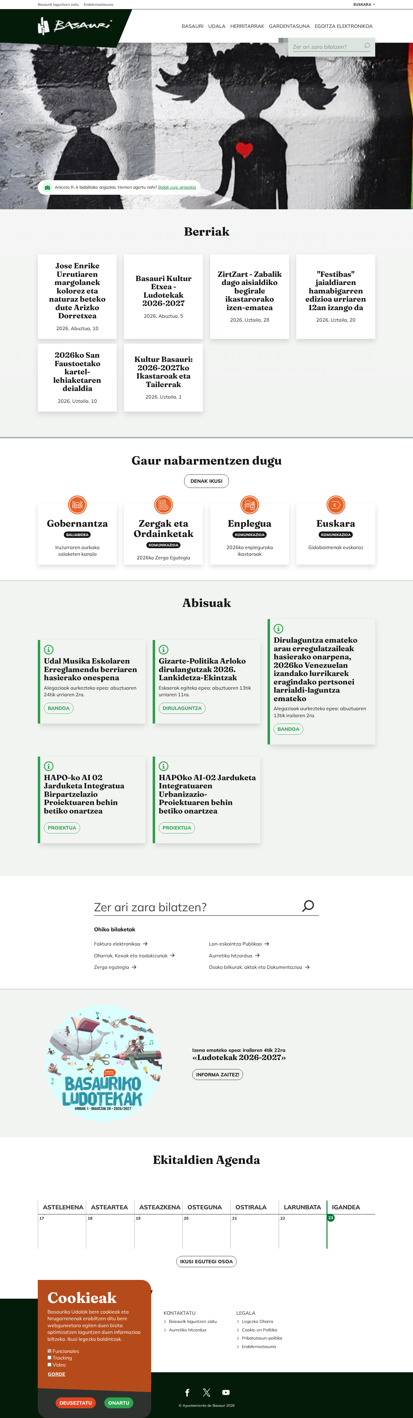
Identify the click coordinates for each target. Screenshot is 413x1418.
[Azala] (75, 26)
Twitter (206, 1392)
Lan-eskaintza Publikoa (235, 944)
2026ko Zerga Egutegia (163, 558)
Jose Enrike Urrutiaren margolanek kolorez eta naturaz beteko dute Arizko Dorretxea (77, 290)
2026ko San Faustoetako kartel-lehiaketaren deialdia (77, 371)
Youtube (226, 1392)
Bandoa (59, 708)
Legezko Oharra (257, 1321)
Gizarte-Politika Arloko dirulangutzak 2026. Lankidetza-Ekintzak (202, 669)
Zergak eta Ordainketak (163, 528)
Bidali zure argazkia (177, 187)
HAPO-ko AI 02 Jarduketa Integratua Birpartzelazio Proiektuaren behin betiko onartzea (84, 794)
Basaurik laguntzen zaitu (193, 1321)
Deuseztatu (76, 1403)
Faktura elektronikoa (117, 944)
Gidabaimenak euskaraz (335, 547)
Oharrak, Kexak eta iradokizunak (130, 956)
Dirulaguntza (182, 708)
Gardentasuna (289, 26)
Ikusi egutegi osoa (206, 1261)
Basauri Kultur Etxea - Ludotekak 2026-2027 (163, 291)
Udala (217, 26)
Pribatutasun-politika (262, 1338)
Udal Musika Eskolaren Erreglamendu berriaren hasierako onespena (90, 669)
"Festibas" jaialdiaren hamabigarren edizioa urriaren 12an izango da (335, 291)
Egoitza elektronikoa (344, 26)
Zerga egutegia (111, 967)
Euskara (362, 4)
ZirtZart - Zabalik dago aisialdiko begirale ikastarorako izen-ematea (250, 291)
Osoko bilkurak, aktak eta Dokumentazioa (255, 967)
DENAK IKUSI (206, 481)
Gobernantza (77, 523)
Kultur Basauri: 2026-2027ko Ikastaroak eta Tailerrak (163, 372)
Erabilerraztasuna (259, 1346)
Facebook (187, 1392)
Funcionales (66, 1351)
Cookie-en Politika (259, 1330)
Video (59, 1365)
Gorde (56, 1374)
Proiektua (62, 828)
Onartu (118, 1403)
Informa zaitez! (217, 1075)
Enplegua (250, 523)
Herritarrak (247, 26)
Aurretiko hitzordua (230, 956)
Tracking (62, 1358)
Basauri (192, 26)
